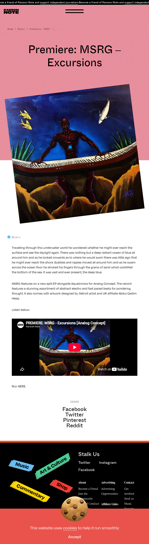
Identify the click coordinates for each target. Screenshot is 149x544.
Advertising (108, 482)
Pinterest (74, 420)
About (82, 482)
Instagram (107, 462)
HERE (21, 386)
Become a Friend (88, 488)
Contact (129, 482)
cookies (70, 527)
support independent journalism (59, 2)
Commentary (31, 491)
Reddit (74, 426)
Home (10, 29)
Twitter (74, 415)
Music (21, 29)
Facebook (74, 409)
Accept (74, 536)
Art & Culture (53, 465)
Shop (62, 486)
